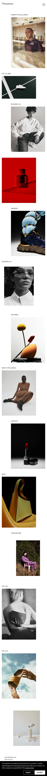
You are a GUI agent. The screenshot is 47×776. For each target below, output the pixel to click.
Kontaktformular (10, 757)
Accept (40, 772)
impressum (9, 759)
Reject (28, 772)
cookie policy (29, 768)
